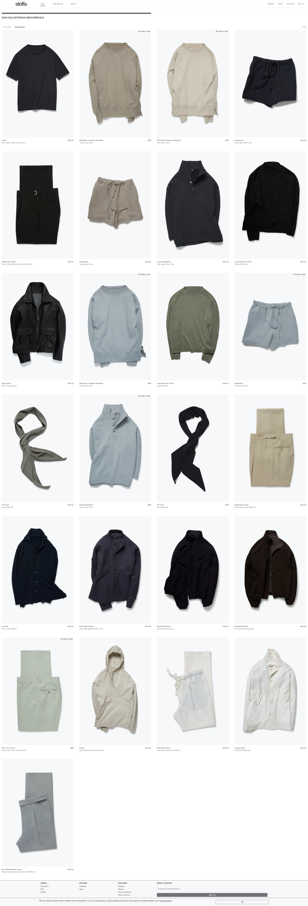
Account (291, 4)
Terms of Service (124, 895)
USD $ (280, 4)
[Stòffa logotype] (21, 4)
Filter (304, 26)
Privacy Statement (124, 892)
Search (271, 4)
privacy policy (166, 900)
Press (81, 889)
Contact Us (45, 886)
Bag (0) (301, 4)
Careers (43, 892)
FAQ (42, 889)
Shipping (121, 886)
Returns (121, 889)
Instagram (82, 886)
